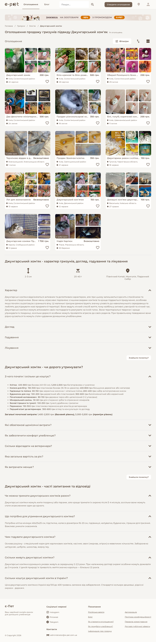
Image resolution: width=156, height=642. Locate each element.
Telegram (54, 622)
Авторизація (131, 612)
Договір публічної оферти (137, 626)
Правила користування (136, 622)
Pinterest (54, 617)
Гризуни (21, 26)
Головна (9, 26)
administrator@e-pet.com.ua (63, 635)
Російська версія (96, 612)
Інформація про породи (100, 631)
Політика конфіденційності (138, 617)
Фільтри (124, 41)
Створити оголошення (118, 4)
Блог (90, 617)
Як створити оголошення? (101, 622)
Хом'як (32, 26)
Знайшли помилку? (139, 358)
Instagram (54, 612)
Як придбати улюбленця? (100, 626)
